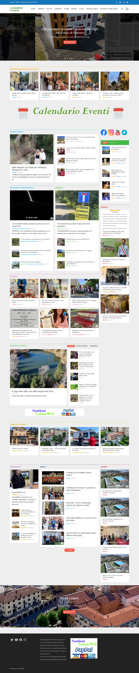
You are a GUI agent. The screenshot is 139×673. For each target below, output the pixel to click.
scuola (49, 334)
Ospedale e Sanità (17, 450)
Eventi (74, 97)
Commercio (58, 9)
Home (33, 9)
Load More (69, 550)
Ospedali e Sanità (92, 9)
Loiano (12, 2)
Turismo (14, 97)
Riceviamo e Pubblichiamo (109, 9)
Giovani (66, 9)
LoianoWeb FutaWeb (16, 9)
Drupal (22, 668)
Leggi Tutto (70, 612)
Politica (49, 9)
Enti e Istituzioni (66, 26)
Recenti (113, 142)
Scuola (81, 9)
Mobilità (74, 9)
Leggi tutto (70, 42)
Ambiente (41, 9)
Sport (68, 478)
